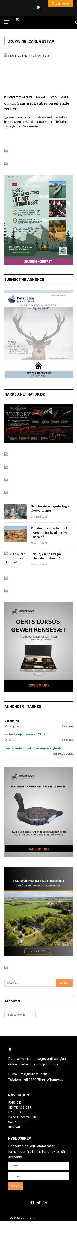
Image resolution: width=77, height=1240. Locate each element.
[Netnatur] (43, 22)
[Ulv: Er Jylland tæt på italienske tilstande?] (15, 559)
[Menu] (6, 22)
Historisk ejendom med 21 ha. (25, 734)
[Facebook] (32, 1203)
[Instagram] (45, 1203)
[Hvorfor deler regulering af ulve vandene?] (15, 511)
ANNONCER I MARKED (22, 706)
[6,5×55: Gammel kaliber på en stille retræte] (38, 72)
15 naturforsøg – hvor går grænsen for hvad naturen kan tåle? (50, 533)
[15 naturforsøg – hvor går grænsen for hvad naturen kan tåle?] (15, 534)
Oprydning (11, 720)
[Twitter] (39, 1203)
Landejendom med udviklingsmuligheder (33, 748)
